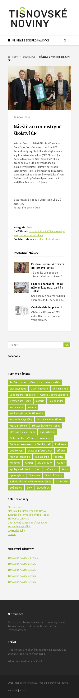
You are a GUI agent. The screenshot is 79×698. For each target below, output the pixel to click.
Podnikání (60, 444)
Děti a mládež (60, 388)
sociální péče (44, 463)
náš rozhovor (47, 432)
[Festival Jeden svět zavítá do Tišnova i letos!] (21, 267)
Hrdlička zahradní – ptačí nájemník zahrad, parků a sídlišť (47, 287)
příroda (61, 450)
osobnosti (46, 438)
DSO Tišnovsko (39, 388)
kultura (32, 407)
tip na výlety (17, 475)
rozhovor (15, 463)
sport (37, 469)
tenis (65, 469)
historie (39, 401)
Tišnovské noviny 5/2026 (22, 569)
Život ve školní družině (47, 239)
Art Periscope (18, 382)
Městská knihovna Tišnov (46, 425)
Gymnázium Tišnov (20, 401)
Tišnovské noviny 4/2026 (22, 576)
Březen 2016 (23, 117)
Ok (67, 344)
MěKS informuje (19, 425)
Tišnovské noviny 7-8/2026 (23, 558)
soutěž (61, 463)
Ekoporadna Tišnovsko (23, 394)
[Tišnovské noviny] (38, 28)
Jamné (12, 534)
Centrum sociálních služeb (45, 382)
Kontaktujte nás (17, 690)
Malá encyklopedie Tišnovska (26, 413)
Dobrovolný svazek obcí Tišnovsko (28, 522)
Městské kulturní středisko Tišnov (27, 511)
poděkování (16, 450)
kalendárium (56, 401)
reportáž (58, 456)
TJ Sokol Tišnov (53, 475)
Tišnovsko (34, 475)
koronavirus (16, 407)
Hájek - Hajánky (16, 530)
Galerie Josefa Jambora (54, 394)
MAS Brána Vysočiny (21, 419)
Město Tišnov (15, 507)
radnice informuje (20, 456)
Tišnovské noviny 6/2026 (22, 564)
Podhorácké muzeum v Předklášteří (30, 444)
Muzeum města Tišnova (50, 419)
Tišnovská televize (18, 518)
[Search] (65, 40)
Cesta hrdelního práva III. (47, 307)
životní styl (43, 487)
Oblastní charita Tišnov (23, 438)
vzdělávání (62, 481)
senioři (29, 463)
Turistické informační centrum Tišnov (30, 481)
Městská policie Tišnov (22, 432)
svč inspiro (51, 469)
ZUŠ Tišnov (16, 487)
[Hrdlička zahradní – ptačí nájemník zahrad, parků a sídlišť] (21, 287)
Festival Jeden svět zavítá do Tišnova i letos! (47, 266)
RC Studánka (42, 456)
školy (30, 227)
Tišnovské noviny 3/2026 (22, 582)
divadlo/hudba (18, 388)
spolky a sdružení (20, 469)
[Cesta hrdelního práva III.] (21, 311)
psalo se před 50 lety (40, 450)
